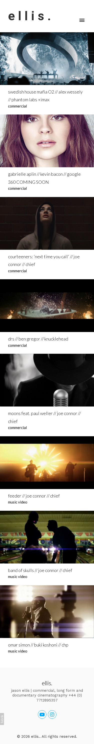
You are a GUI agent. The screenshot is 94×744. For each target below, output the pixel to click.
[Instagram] (52, 714)
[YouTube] (42, 714)
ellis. (47, 682)
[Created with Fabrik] (2, 719)
